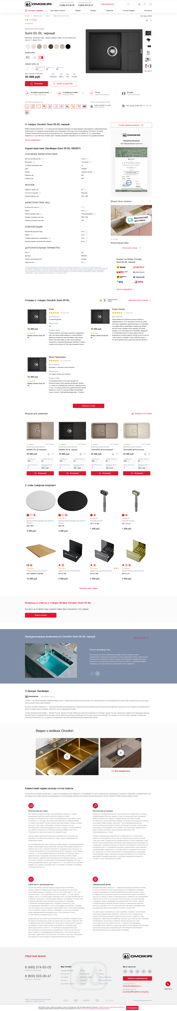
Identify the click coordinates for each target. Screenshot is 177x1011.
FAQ (100, 970)
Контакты (148, 10)
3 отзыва (33, 20)
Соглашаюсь (132, 1008)
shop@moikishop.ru (132, 986)
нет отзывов (50, 444)
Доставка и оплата (57, 10)
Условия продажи (67, 970)
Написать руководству (137, 978)
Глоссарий (64, 977)
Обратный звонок (107, 4)
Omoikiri (27, 16)
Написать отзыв (88, 406)
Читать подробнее (124, 289)
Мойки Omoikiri (37, 16)
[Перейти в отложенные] (145, 4)
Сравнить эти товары (143, 413)
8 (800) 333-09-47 (85, 5)
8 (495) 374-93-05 (67, 5)
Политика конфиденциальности (142, 1000)
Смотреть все (139, 638)
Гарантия (109, 10)
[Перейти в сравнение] (139, 4)
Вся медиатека (122, 771)
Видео (101, 974)
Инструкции (65, 974)
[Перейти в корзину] (150, 4)
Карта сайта (103, 983)
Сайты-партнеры (105, 977)
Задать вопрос (41, 615)
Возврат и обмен (86, 977)
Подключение (85, 974)
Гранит (48, 16)
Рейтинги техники (105, 980)
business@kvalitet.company (136, 992)
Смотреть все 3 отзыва (138, 300)
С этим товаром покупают (129, 125)
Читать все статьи (129, 248)
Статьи (82, 983)
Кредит (93, 10)
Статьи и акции (128, 10)
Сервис (78, 10)
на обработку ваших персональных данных (110, 1007)
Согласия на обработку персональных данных (95, 1008)
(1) (118, 568)
